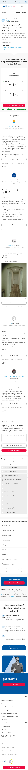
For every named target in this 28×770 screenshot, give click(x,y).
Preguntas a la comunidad (7, 707)
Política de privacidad (8, 747)
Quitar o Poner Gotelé (10, 471)
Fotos (2, 708)
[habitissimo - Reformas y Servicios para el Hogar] (7, 6)
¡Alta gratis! (19, 2)
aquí (2, 594)
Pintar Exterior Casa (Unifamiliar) (13, 479)
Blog (2, 705)
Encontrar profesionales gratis (14, 582)
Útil (5, 166)
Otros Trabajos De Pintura (11, 475)
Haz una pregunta (21, 12)
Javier (10, 180)
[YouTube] (14, 736)
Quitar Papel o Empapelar (11, 483)
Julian (10, 323)
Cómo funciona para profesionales (9, 724)
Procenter (3, 710)
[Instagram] (2, 736)
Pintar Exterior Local (9, 512)
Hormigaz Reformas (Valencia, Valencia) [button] (14, 128)
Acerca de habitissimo (6, 728)
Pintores (3, 711)
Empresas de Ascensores (7, 702)
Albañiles (3, 714)
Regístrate (3, 723)
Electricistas (4, 712)
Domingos (10, 245)
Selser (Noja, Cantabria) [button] (10, 247)
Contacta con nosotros (6, 732)
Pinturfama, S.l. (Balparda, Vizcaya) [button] (11, 182)
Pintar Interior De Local (10, 496)
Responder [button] (15, 159)
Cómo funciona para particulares (9, 721)
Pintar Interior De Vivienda (11, 467)
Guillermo (10, 126)
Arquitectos (4, 715)
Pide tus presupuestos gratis (14, 105)
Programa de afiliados (6, 731)
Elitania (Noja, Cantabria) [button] (10, 325)
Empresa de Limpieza (6, 703)
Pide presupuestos (14, 767)
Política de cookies (7, 751)
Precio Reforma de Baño (7, 698)
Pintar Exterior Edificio (10, 504)
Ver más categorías (14, 570)
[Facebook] (6, 736)
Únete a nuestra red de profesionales (14, 647)
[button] (14, 697)
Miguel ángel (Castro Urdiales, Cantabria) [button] (13, 380)
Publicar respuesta (14, 450)
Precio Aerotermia (5, 700)
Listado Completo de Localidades (9, 716)
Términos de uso (6, 744)
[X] (10, 736)
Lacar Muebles (8, 500)
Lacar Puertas (7, 487)
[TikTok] (17, 736)
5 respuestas (5, 45)
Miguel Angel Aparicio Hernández (14, 376)
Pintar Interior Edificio (10, 508)
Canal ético (4, 729)
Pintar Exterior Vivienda (10, 492)
